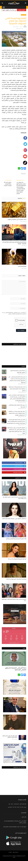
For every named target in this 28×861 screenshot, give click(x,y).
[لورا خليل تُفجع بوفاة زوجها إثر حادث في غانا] (14, 550)
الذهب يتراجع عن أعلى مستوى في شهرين (17, 219)
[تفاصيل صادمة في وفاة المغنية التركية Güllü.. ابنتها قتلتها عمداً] (14, 590)
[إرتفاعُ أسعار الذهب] (14, 257)
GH (21, 26)
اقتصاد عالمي (24, 15)
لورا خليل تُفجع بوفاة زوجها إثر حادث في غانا (17, 559)
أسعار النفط (23, 173)
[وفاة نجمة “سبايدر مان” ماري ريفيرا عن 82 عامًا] (14, 570)
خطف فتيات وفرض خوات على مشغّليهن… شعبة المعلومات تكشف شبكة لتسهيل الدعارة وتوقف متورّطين (16, 413)
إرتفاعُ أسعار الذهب (22, 266)
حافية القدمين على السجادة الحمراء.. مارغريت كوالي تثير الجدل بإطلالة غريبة (14, 497)
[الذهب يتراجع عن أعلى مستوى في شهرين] (14, 210)
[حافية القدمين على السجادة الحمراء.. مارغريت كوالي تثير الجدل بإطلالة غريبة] (14, 488)
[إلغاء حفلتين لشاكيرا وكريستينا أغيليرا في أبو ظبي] (14, 530)
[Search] (2, 3)
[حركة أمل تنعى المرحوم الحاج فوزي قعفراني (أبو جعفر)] (14, 659)
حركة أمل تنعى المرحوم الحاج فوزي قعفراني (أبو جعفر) (17, 371)
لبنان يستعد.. (23, 817)
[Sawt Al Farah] (14, 3)
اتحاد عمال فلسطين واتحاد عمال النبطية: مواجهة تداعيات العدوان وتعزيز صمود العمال (17, 389)
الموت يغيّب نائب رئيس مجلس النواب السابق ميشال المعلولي (9, 736)
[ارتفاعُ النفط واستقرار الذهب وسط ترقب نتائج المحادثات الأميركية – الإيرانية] (14, 232)
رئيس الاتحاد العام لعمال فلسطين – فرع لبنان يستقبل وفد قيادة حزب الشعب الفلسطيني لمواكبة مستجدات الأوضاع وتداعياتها (17, 379)
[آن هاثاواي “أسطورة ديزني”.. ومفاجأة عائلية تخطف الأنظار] (14, 510)
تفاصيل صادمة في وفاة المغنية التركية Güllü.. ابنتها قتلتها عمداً (14, 600)
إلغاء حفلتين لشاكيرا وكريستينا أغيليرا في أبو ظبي (16, 539)
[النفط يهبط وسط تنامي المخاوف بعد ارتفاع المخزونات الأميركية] (14, 46)
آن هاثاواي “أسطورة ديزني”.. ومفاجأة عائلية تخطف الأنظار (14, 519)
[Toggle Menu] (4, 7)
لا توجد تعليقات (18, 28)
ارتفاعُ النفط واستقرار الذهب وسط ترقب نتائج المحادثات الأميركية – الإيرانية (14, 243)
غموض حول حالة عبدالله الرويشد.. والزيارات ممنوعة (7, 184)
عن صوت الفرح (15, 852)
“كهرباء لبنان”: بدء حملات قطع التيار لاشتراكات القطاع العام (14, 826)
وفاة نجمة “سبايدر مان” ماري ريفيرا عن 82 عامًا (16, 579)
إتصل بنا (10, 852)
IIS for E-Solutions (12, 856)
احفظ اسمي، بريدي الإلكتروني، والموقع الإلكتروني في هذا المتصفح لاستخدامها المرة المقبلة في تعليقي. (14, 313)
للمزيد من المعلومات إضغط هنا (14, 642)
